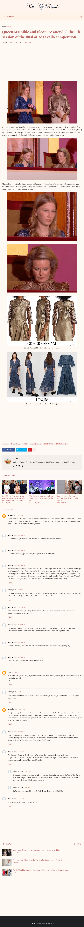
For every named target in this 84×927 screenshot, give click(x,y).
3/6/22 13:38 (21, 624)
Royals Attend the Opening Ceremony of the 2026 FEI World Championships (41, 870)
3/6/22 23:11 (21, 731)
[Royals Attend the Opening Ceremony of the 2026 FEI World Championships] (6, 872)
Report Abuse (50, 924)
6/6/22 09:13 (27, 771)
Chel (9, 672)
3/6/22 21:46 (22, 709)
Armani (9, 26)
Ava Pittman (13, 709)
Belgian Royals (15, 444)
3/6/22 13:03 (21, 565)
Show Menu (9, 17)
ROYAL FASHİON (61, 444)
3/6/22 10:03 (21, 535)
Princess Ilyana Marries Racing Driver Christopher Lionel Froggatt (37, 860)
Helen (16, 458)
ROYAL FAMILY (48, 444)
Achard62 (11, 515)
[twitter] (16, 466)
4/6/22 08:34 (21, 798)
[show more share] (34, 450)
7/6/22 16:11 (27, 787)
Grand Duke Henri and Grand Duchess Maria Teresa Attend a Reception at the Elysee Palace (13, 498)
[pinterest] (22, 466)
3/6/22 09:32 (20, 515)
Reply (10, 528)
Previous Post (7, 844)
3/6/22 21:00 (21, 692)
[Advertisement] (42, 62)
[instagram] (13, 466)
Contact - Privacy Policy (37, 924)
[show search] (81, 17)
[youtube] (19, 466)
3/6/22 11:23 (21, 550)
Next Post (77, 844)
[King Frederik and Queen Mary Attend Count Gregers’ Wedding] (6, 852)
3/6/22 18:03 (21, 657)
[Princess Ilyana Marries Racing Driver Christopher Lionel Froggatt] (6, 862)
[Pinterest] (30, 450)
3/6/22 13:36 (21, 607)
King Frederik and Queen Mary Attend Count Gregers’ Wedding (36, 850)
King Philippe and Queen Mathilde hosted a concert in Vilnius (67, 498)
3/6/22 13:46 (21, 642)
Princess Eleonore (35, 444)
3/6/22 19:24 (15, 672)
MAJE (25, 444)
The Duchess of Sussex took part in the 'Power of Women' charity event (41, 498)
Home (4, 26)
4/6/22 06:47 (21, 751)
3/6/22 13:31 (21, 590)
